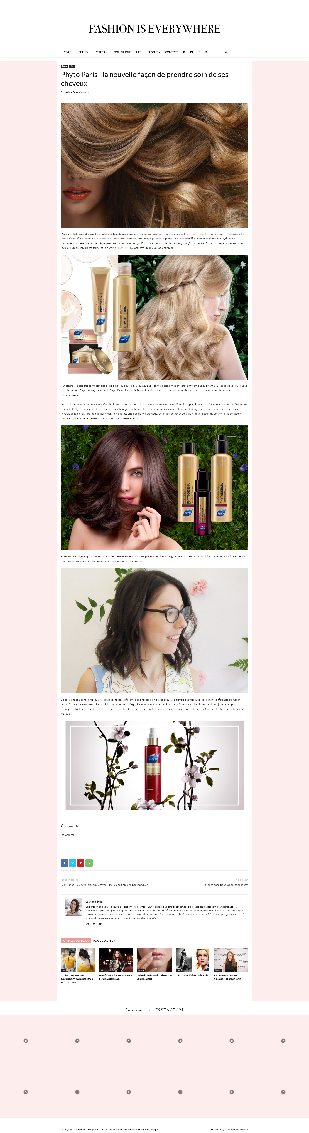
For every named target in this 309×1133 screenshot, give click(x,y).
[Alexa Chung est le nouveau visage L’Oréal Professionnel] (116, 960)
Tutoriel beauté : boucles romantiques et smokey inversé (228, 977)
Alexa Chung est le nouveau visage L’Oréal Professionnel (115, 977)
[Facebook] (64, 863)
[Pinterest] (80, 863)
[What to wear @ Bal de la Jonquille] (193, 960)
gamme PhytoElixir (198, 233)
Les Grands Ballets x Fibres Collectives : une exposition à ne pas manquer (104, 884)
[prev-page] (63, 990)
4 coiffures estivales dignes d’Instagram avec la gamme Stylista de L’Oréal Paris (77, 979)
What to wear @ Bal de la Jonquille (192, 975)
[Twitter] (72, 863)
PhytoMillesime (101, 709)
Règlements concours (237, 1129)
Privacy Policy (217, 1129)
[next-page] (69, 990)
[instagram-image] (26, 1041)
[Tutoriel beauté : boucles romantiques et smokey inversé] (231, 960)
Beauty (64, 66)
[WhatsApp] (89, 863)
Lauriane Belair (71, 92)
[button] (226, 52)
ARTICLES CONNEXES (76, 940)
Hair (71, 66)
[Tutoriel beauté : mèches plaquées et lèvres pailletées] (154, 960)
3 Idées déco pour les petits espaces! (226, 884)
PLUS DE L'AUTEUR (104, 940)
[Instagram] (89, 924)
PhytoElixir (123, 247)
